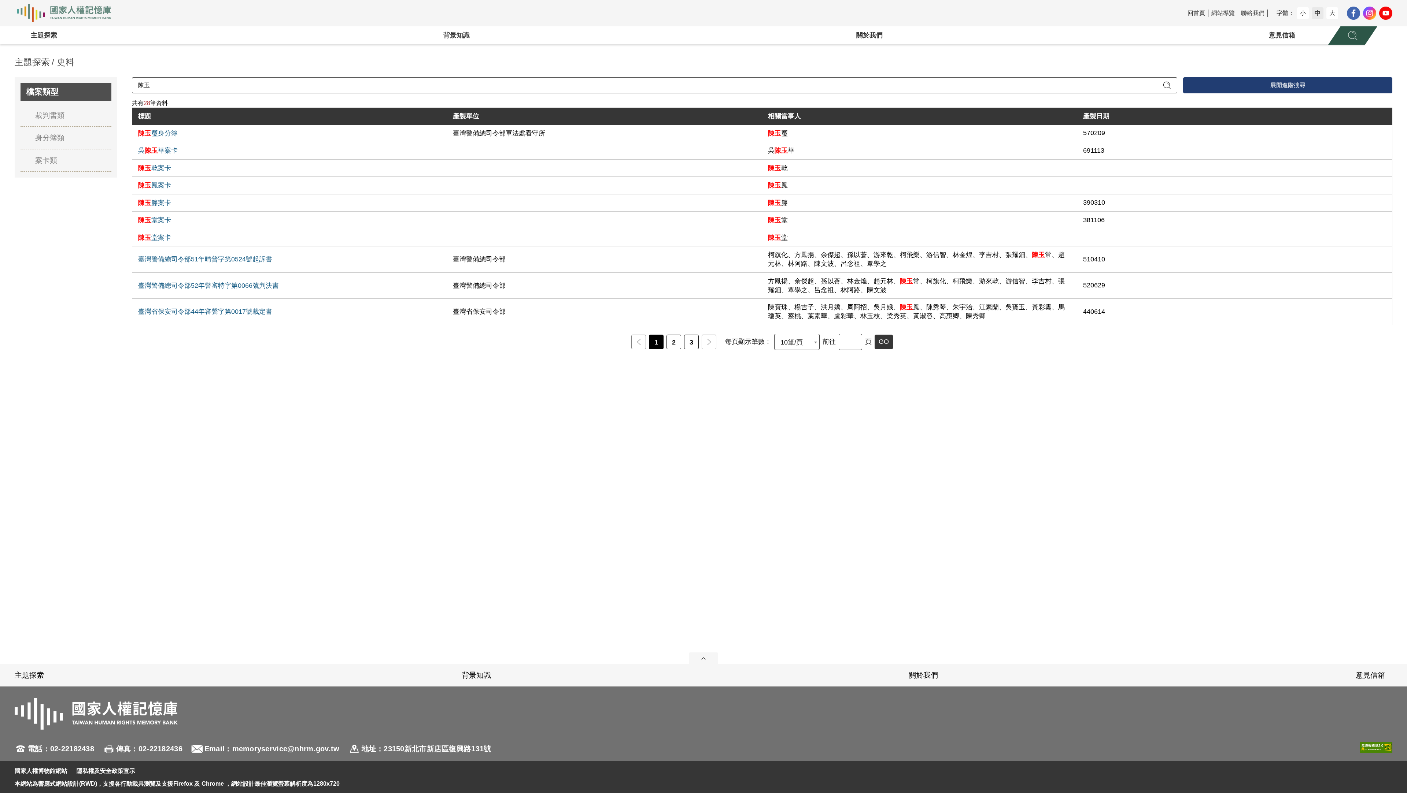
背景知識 (456, 35)
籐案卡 (154, 202)
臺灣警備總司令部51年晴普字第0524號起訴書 (205, 259)
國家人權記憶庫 (68, 13)
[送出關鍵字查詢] (1167, 85)
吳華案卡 (158, 150)
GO (884, 341)
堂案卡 (154, 220)
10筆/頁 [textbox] (791, 342)
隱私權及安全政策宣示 (106, 771)
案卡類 (46, 160)
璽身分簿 (158, 133)
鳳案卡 (154, 185)
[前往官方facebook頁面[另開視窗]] (1353, 13)
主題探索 (44, 35)
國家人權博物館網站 (41, 771)
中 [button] (1318, 13)
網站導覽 (1223, 13)
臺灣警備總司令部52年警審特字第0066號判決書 (208, 285)
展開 (703, 658)
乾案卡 (154, 168)
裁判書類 (49, 115)
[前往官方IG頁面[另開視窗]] (1369, 13)
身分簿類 (49, 138)
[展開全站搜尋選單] (1352, 35)
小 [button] (1303, 13)
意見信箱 (1282, 35)
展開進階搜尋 (1288, 85)
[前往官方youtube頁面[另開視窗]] (1385, 13)
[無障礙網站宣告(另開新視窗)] (1376, 749)
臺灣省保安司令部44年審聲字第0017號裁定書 (205, 311)
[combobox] (797, 342)
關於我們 (869, 35)
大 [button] (1332, 13)
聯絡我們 (1252, 13)
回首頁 (1196, 13)
